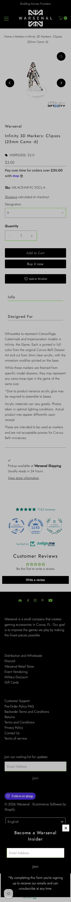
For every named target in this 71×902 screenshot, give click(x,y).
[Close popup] (65, 828)
